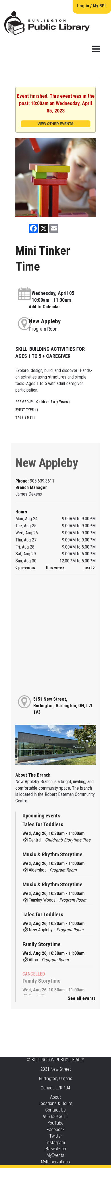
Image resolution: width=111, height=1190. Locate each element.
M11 (30, 417)
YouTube (55, 1123)
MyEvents (55, 1155)
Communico (90, 1174)
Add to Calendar (44, 306)
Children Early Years (52, 402)
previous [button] (26, 567)
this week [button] (55, 567)
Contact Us (55, 1110)
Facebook (56, 1129)
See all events (82, 998)
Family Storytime (41, 944)
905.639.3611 (55, 1116)
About (55, 1097)
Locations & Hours (55, 1103)
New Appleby (45, 321)
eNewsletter (56, 1148)
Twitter (55, 1136)
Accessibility (67, 1174)
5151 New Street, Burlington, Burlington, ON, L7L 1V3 (63, 705)
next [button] (88, 567)
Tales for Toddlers (42, 824)
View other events (55, 124)
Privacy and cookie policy (32, 1174)
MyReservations (55, 1161)
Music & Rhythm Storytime (52, 854)
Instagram (55, 1142)
